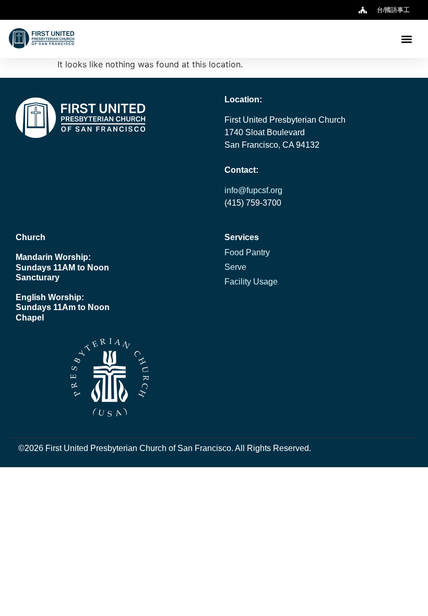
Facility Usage (251, 281)
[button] (406, 39)
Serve (235, 267)
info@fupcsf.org (253, 190)
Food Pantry (247, 252)
